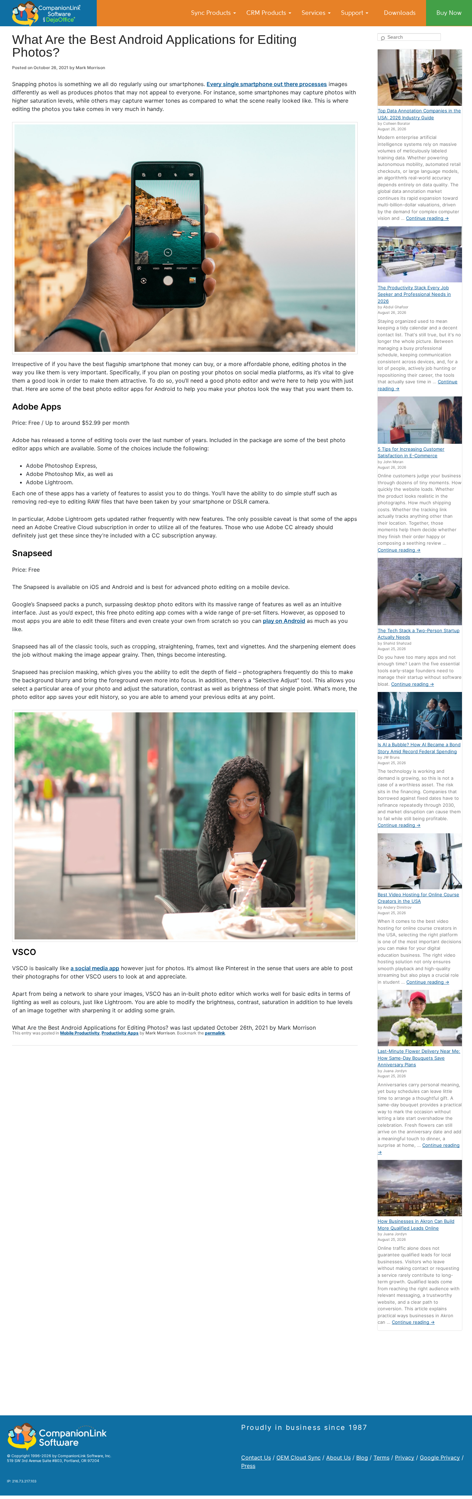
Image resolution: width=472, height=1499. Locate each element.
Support (353, 12)
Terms (381, 1457)
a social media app (94, 968)
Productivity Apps (120, 1033)
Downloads (400, 12)
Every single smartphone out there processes (267, 84)
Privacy (404, 1457)
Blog (362, 1457)
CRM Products (267, 12)
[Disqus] (185, 1141)
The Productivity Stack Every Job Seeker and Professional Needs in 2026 (414, 294)
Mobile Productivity (80, 1033)
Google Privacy (440, 1457)
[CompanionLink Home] (48, 13)
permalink (215, 1033)
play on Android (284, 620)
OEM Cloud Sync (298, 1457)
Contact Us (256, 1457)
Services (314, 12)
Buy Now (449, 12)
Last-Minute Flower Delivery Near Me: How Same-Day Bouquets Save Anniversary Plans (419, 1057)
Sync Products (212, 12)
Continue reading (427, 218)
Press (248, 1465)
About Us (338, 1457)
